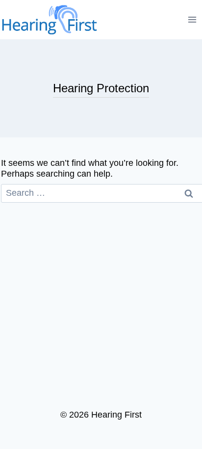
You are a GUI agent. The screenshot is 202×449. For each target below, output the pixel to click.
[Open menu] (192, 19)
